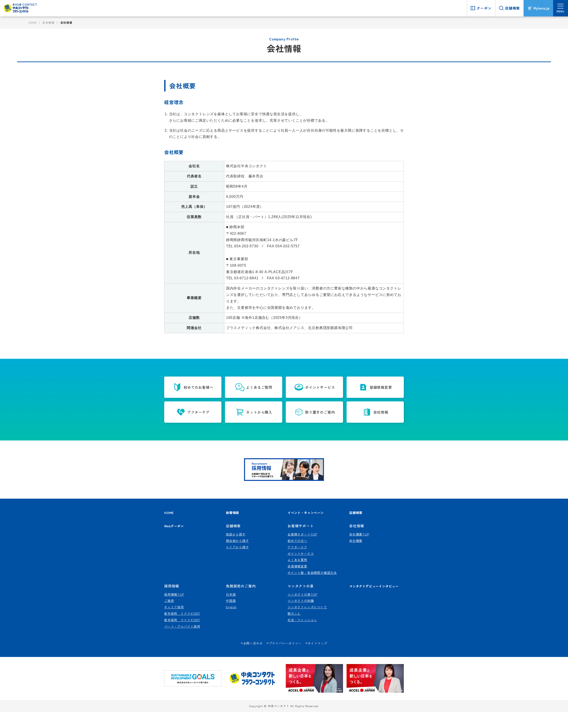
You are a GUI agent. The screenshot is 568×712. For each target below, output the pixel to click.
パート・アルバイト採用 (182, 626)
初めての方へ (297, 540)
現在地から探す (237, 540)
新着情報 (232, 512)
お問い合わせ (253, 643)
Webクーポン (174, 526)
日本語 (231, 594)
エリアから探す (237, 547)
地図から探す (236, 534)
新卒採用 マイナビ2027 (182, 620)
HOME (32, 22)
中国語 (231, 600)
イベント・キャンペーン (306, 512)
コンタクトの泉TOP (302, 594)
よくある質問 (297, 559)
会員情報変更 (297, 566)
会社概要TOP (359, 534)
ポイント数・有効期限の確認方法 (312, 572)
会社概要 (355, 540)
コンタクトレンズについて (307, 607)
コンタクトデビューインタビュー (373, 586)
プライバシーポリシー (285, 643)
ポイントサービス (301, 553)
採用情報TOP (174, 594)
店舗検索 (355, 512)
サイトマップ (317, 643)
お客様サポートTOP (302, 534)
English (231, 607)
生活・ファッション (302, 620)
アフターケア (297, 547)
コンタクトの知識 (301, 600)
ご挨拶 (169, 600)
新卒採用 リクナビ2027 (182, 613)
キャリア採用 (174, 607)
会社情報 (48, 22)
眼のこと (294, 613)
